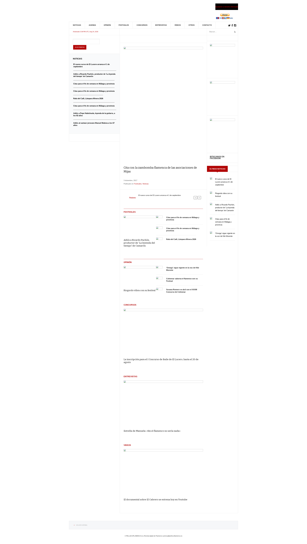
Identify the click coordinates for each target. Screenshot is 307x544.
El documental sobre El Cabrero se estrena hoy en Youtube (155, 499)
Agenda (92, 25)
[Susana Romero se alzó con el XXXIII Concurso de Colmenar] (159, 291)
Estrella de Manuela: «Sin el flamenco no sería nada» (152, 431)
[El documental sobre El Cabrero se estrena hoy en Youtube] (163, 472)
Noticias (77, 25)
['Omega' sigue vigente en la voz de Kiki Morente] (159, 269)
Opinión (107, 25)
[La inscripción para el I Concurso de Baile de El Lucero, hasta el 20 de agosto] (163, 332)
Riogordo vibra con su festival (140, 290)
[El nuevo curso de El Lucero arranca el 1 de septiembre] (211, 178)
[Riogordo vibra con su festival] (140, 276)
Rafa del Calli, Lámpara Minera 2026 (181, 239)
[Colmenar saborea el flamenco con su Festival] (159, 280)
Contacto (207, 25)
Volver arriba (81, 525)
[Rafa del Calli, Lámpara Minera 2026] (159, 240)
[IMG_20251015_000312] (222, 46)
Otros (192, 25)
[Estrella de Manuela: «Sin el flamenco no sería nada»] (163, 403)
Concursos (142, 25)
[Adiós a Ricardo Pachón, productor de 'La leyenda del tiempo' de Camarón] (140, 225)
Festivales (124, 25)
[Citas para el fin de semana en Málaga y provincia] (159, 219)
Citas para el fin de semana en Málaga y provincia (223, 222)
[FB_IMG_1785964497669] (222, 83)
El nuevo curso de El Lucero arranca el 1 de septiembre (159, 195)
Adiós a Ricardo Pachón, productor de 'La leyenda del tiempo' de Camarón (139, 243)
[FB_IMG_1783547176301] (222, 120)
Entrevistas (161, 25)
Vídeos (177, 25)
